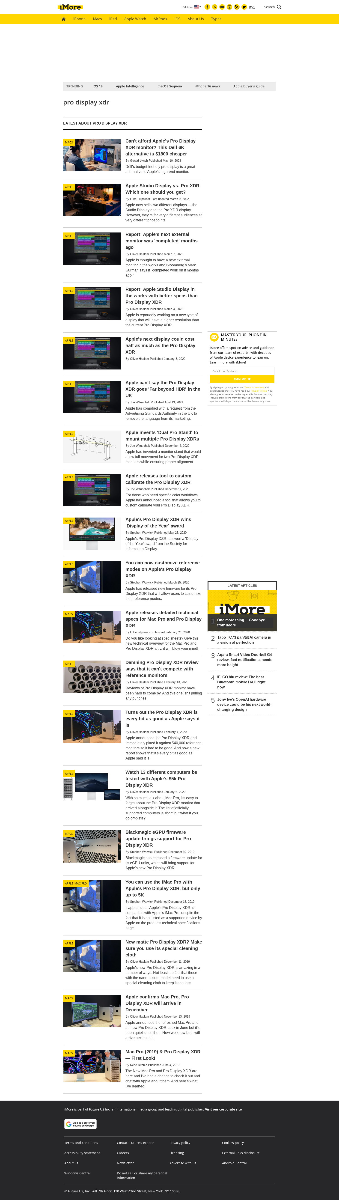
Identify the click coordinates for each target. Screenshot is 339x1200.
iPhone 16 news (207, 86)
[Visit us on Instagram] (229, 7)
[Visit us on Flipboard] (244, 7)
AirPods (160, 18)
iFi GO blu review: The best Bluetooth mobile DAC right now (241, 682)
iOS (177, 18)
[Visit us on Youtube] (222, 7)
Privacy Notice (259, 390)
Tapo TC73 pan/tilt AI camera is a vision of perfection (244, 639)
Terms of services (254, 387)
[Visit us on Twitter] (214, 7)
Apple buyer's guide (249, 86)
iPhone (79, 18)
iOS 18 (98, 86)
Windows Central (77, 1173)
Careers (123, 1153)
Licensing (177, 1153)
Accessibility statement (82, 1153)
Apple (69, 187)
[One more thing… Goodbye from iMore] (242, 610)
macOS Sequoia (170, 86)
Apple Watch (135, 18)
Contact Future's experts (136, 1142)
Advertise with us (183, 1163)
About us (71, 1163)
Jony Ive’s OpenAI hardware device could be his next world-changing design (244, 704)
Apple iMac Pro (76, 883)
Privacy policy (180, 1142)
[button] (272, 7)
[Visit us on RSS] (237, 7)
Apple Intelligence (130, 86)
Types (216, 18)
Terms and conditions (81, 1142)
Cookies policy (233, 1142)
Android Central (234, 1163)
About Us (196, 18)
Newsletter (125, 1163)
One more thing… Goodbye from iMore (241, 622)
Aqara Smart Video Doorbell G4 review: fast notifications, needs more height (244, 660)
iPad (113, 18)
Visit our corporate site (223, 1109)
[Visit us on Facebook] (207, 7)
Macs (97, 18)
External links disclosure (241, 1153)
